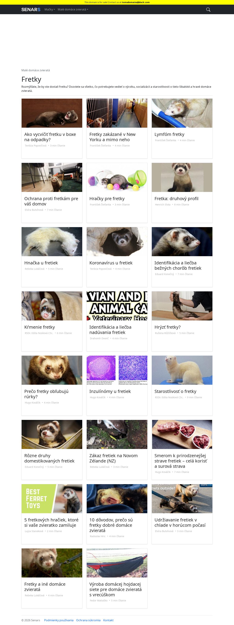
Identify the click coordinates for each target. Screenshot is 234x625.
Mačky (49, 9)
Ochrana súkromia (88, 620)
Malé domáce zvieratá (72, 9)
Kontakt (108, 620)
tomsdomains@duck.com (136, 2)
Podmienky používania (58, 620)
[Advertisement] (117, 40)
